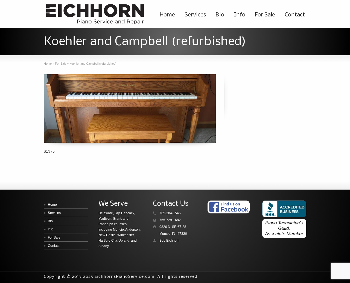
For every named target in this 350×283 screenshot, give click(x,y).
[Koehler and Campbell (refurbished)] (130, 108)
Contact (295, 15)
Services (195, 15)
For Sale (265, 15)
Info (239, 15)
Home (167, 15)
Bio (219, 15)
